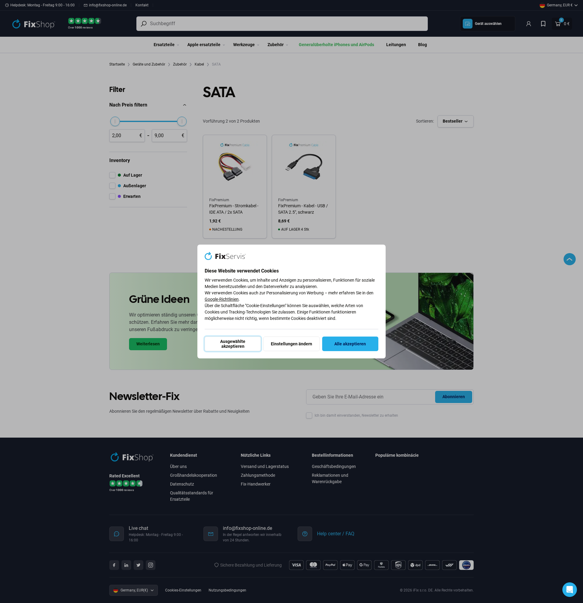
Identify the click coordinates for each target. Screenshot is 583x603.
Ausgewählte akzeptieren (232, 344)
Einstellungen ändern (291, 343)
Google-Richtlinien (222, 299)
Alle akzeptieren (350, 343)
